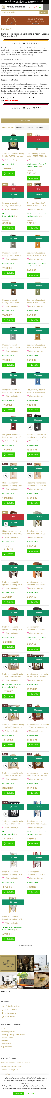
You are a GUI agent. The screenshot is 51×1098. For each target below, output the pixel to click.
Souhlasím (18, 1093)
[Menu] (46, 7)
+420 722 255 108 (11, 1009)
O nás (3, 1029)
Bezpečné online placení (10, 1070)
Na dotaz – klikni (8, 164)
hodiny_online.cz (11, 1016)
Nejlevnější (20, 127)
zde (45, 1089)
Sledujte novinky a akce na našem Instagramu (8, 965)
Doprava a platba (7, 1038)
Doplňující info (6, 1044)
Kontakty (4, 1041)
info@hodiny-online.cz (12, 1006)
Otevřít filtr (25, 121)
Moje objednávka (7, 1047)
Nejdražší (30, 127)
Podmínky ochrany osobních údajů (13, 1035)
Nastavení (31, 1093)
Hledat (43, 12)
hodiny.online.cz (10, 1013)
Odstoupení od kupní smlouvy (11, 1066)
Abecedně (39, 127)
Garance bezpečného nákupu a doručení (15, 1063)
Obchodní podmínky (8, 1032)
